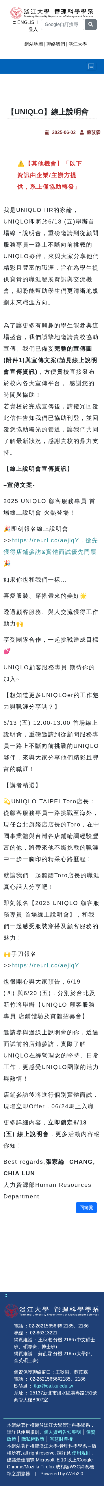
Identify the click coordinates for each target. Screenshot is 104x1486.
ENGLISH (27, 22)
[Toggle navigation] (91, 66)
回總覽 (86, 1207)
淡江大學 (77, 44)
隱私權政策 (32, 1439)
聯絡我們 (56, 44)
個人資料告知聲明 (62, 1432)
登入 (33, 29)
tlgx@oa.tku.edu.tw (53, 1385)
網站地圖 (34, 44)
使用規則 (81, 1452)
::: (14, 22)
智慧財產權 (61, 1439)
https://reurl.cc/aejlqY (45, 965)
